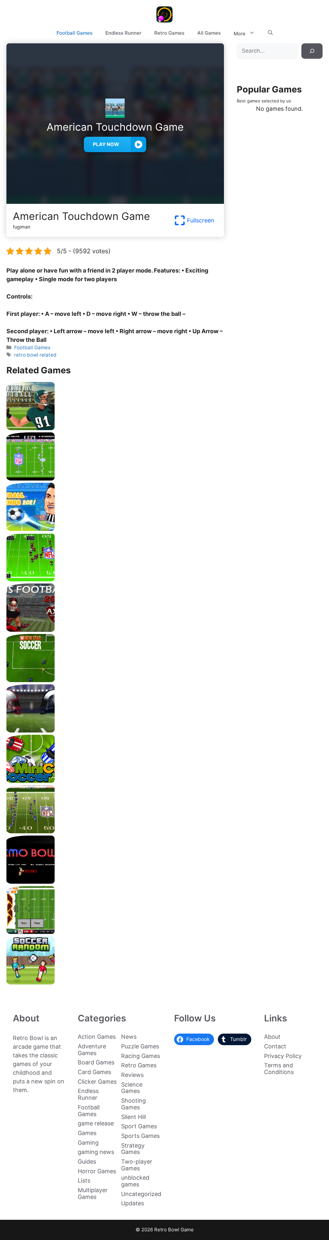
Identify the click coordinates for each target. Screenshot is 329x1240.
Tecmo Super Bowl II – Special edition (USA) (115, 831)
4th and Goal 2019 (115, 730)
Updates (132, 1203)
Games (87, 1133)
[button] (270, 33)
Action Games (97, 1036)
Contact (275, 1046)
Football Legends (115, 528)
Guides (87, 1161)
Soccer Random (115, 982)
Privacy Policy (283, 1056)
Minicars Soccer (115, 780)
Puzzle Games (140, 1046)
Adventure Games (92, 1049)
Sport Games (139, 1126)
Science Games (131, 1088)
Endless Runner (123, 33)
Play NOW (106, 144)
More (239, 33)
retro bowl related (35, 355)
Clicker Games (97, 1081)
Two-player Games (136, 1165)
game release (96, 1123)
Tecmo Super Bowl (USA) (115, 478)
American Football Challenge (115, 428)
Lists (84, 1180)
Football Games (75, 33)
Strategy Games (133, 1149)
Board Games (96, 1062)
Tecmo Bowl (115, 881)
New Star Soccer (115, 680)
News (129, 1036)
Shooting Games (133, 1104)
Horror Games (97, 1171)
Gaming (88, 1142)
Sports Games (140, 1135)
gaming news (96, 1152)
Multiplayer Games (93, 1193)
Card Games (94, 1072)
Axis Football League (115, 629)
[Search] (312, 51)
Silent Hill (133, 1117)
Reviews (132, 1074)
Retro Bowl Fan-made (115, 932)
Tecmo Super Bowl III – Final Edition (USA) (115, 579)
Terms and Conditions (279, 1068)
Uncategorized (141, 1194)
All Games (209, 33)
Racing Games (140, 1056)
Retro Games (169, 33)
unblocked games (135, 1181)
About (272, 1036)
